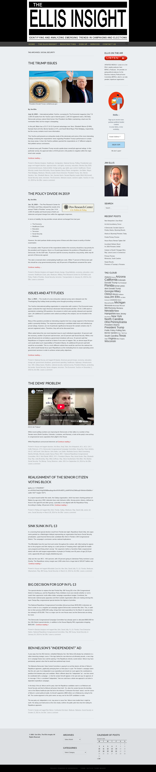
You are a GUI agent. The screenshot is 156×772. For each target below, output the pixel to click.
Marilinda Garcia (72, 451)
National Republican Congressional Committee (49, 632)
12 (107, 749)
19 (107, 751)
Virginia (112, 338)
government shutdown (43, 362)
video (60, 461)
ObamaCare (32, 571)
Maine (119, 300)
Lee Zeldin (62, 451)
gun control (74, 168)
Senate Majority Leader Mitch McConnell (78, 175)
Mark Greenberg (84, 451)
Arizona (121, 276)
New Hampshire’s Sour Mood (113, 220)
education (75, 165)
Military (60, 274)
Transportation (67, 277)
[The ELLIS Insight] (78, 21)
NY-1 (55, 456)
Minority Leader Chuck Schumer (56, 173)
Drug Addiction (70, 272)
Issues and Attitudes (46, 293)
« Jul (98, 758)
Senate (36, 710)
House (37, 446)
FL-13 (78, 568)
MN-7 (61, 454)
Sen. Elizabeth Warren (42, 175)
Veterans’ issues (66, 177)
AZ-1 (81, 446)
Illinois (115, 294)
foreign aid (31, 362)
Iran (29, 365)
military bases (39, 365)
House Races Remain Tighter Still (115, 240)
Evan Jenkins (89, 449)
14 (116, 749)
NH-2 (38, 456)
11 (103, 749)
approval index (52, 165)
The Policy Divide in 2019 (49, 193)
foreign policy (57, 168)
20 (112, 751)
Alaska (113, 277)
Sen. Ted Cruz (122, 333)
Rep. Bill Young (42, 571)
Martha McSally (33, 454)
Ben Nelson (49, 710)
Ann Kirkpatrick (74, 446)
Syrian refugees (51, 367)
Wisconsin (110, 341)
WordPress (73, 768)
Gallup (62, 510)
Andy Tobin (64, 446)
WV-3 (65, 461)
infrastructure (86, 362)
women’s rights (77, 177)
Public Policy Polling (113, 330)
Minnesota (108, 305)
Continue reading (35, 158)
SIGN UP (83, 44)
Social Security (33, 177)
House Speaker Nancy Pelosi (60, 170)
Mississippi (116, 305)
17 (99, 751)
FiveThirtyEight (122, 283)
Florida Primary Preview (112, 237)
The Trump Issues (42, 63)
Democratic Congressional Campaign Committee (59, 449)
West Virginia (120, 339)
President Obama (80, 365)
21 (116, 751)
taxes (40, 177)
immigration (75, 170)
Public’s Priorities (38, 277)
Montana (119, 308)
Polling (77, 163)
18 (103, 751)
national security (57, 365)
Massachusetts (109, 303)
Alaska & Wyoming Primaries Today (116, 233)
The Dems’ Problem (44, 383)
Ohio (107, 321)
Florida (57, 510)
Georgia (109, 291)
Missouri (122, 305)
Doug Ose (80, 449)
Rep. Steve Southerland (68, 459)
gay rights (66, 168)
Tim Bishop (42, 461)
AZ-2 (85, 446)
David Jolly (71, 568)
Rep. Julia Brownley (38, 459)
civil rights (60, 165)
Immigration (59, 163)
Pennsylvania (119, 322)
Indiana (120, 294)
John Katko (54, 451)
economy (68, 165)
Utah (106, 339)
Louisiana (113, 300)
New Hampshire (112, 312)
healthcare (82, 168)
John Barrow (45, 451)
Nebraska (78, 710)
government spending (59, 362)
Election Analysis (40, 163)
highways (78, 362)
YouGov (86, 177)
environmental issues (35, 168)
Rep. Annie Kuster (77, 456)
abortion (43, 165)
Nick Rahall (44, 456)
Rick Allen (79, 459)
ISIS (33, 365)
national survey (68, 365)
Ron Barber (87, 459)
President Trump (73, 173)
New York (116, 316)
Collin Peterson (33, 449)
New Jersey (121, 314)
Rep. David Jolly (77, 510)
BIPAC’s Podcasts (110, 69)
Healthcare (50, 163)
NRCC (51, 456)
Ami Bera (57, 446)
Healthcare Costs (40, 274)
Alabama (108, 277)
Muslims (48, 365)
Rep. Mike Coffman (52, 459)
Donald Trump (111, 283)
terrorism (46, 177)
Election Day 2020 (85, 165)
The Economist (70, 367)
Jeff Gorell (36, 451)
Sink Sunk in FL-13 (42, 526)
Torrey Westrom (52, 461)
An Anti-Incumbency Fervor (113, 224)
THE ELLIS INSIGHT (47, 44)
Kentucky (107, 300)
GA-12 (30, 451)
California (111, 279)
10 (99, 749)
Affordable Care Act (54, 568)
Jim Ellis (39, 180)
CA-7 (89, 446)
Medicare (41, 173)
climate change (59, 272)
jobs (48, 274)
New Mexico (108, 316)
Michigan (119, 302)
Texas (122, 335)
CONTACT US (109, 44)
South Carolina (111, 336)
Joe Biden (82, 170)
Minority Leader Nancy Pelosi (49, 454)
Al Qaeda (57, 360)
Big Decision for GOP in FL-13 (52, 584)
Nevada (109, 310)
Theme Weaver (100, 768)
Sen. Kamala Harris (56, 175)
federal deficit (47, 168)
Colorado (122, 280)
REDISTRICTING (68, 44)
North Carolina (114, 319)
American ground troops (69, 360)
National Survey (69, 163)
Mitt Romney (110, 308)
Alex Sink (51, 510)
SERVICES (95, 44)
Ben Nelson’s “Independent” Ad (54, 648)
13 (112, 749)
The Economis (55, 177)
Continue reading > (64, 442)
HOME (32, 44)
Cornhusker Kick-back (61, 710)
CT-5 (40, 449)
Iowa (107, 297)
